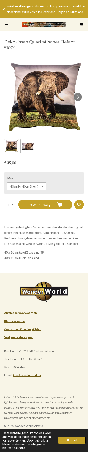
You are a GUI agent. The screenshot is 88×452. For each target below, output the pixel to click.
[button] (11, 146)
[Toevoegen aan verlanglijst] (79, 204)
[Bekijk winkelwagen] (81, 24)
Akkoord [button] (71, 440)
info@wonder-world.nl (27, 375)
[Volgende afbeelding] (78, 97)
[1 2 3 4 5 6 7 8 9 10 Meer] (10, 204)
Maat (11, 178)
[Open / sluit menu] (6, 24)
